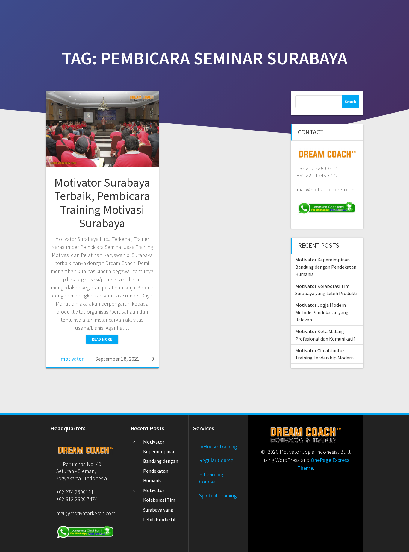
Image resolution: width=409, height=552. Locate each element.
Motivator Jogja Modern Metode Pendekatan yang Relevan (322, 312)
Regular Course (216, 460)
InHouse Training (218, 446)
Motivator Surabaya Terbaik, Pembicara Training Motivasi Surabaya (102, 203)
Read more (102, 339)
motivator (72, 358)
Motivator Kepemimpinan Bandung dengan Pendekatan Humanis (325, 267)
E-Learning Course (211, 478)
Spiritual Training (218, 495)
